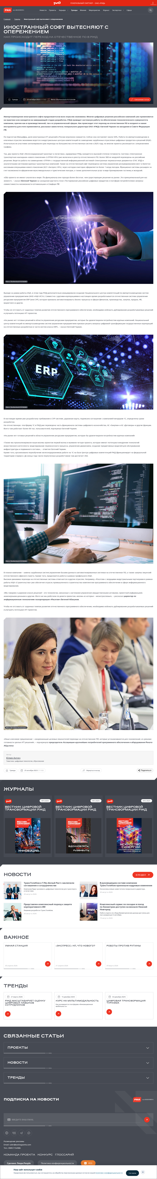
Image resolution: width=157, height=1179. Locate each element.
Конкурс (45, 1155)
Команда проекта (19, 1155)
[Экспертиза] (118, 10)
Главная (7, 19)
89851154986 (14, 1148)
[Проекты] (53, 10)
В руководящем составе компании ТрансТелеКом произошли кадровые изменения (126, 884)
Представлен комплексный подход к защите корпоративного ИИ (48, 905)
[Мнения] (83, 10)
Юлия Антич (13, 757)
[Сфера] (129, 10)
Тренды (17, 19)
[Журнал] (106, 10)
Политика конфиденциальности (57, 1163)
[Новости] (43, 10)
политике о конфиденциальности (109, 1173)
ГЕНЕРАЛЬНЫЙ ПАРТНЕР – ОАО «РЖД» (113, 4)
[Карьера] (64, 10)
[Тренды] (74, 10)
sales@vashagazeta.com (20, 1144)
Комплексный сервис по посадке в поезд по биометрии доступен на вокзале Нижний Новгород (123, 907)
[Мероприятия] (95, 10)
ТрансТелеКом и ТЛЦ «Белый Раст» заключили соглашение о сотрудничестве (49, 884)
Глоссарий (64, 1155)
